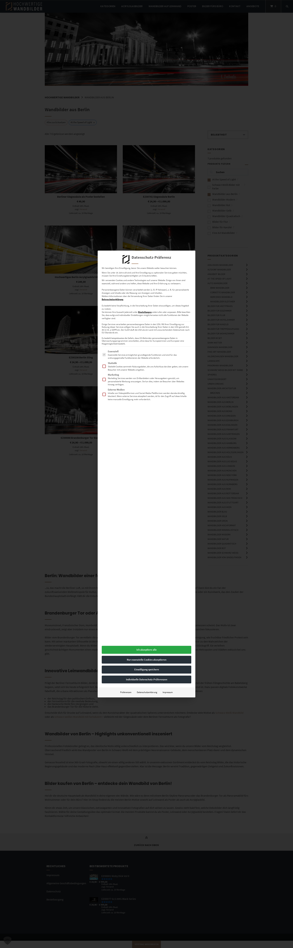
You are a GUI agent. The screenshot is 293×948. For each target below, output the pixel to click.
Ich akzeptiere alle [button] (146, 649)
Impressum (168, 692)
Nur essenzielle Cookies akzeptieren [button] (146, 659)
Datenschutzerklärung (112, 299)
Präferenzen (125, 692)
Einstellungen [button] (145, 312)
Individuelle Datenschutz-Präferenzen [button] (146, 679)
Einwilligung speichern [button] (146, 669)
